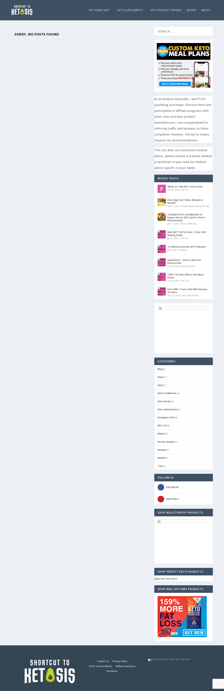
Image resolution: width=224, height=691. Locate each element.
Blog (160, 369)
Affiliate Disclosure (125, 666)
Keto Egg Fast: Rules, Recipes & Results (185, 201)
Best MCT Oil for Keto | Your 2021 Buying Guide (186, 233)
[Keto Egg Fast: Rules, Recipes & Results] (162, 202)
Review (161, 457)
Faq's (160, 385)
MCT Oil (185, 189)
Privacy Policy (119, 661)
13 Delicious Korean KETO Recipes (186, 246)
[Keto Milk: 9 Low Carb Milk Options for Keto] (162, 291)
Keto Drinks (192, 295)
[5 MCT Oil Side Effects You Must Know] (162, 277)
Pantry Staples (188, 206)
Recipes (191, 10)
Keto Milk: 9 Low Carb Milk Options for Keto (187, 291)
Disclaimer (112, 671)
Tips (160, 465)
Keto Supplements (130, 10)
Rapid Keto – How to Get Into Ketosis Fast (184, 261)
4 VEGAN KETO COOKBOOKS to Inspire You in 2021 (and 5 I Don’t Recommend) (186, 217)
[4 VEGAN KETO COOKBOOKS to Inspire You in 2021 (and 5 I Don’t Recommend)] (162, 217)
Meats (161, 433)
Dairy (184, 295)
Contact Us (103, 661)
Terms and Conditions (100, 666)
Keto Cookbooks (188, 223)
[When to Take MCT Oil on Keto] (162, 189)
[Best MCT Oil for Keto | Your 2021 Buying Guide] (162, 234)
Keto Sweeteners (167, 409)
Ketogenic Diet (99, 10)
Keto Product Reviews (166, 10)
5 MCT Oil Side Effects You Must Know (185, 276)
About (205, 10)
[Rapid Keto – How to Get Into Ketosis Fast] (162, 262)
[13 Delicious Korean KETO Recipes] (162, 249)
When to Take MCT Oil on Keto (185, 186)
